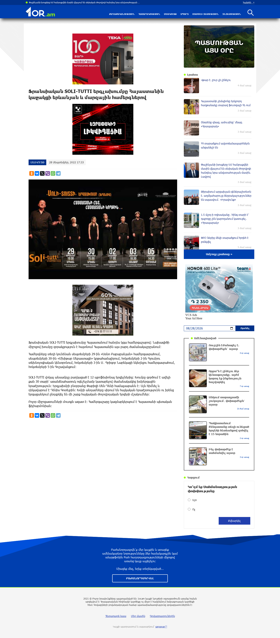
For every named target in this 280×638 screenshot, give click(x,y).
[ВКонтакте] (37, 173)
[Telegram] (58, 173)
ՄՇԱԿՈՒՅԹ (170, 14)
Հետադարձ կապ (115, 616)
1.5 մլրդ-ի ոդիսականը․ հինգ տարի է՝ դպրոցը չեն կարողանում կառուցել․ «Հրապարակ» (73, 2)
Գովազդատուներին (162, 616)
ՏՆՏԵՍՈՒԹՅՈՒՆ (231, 14)
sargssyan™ (161, 626)
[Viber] (47, 173)
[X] (42, 173)
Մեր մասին (138, 616)
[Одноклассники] (31, 173)
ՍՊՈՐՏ (185, 14)
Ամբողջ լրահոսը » (219, 254)
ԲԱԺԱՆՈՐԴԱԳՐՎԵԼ (140, 578)
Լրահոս (192, 74)
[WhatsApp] (53, 173)
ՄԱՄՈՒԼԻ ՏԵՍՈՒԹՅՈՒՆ (205, 14)
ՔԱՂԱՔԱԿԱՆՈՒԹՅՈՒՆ (122, 14)
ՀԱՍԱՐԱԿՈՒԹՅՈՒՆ (149, 14)
